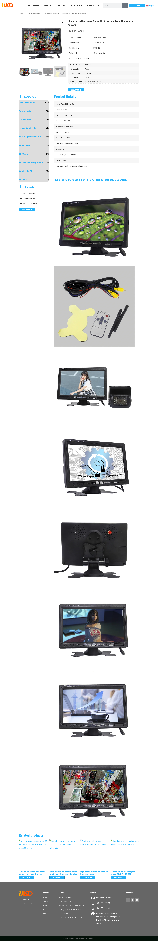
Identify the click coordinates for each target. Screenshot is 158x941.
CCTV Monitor (30, 13)
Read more (57, 877)
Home (28, 5)
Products (37, 5)
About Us (48, 5)
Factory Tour (60, 5)
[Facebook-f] (128, 900)
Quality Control (75, 5)
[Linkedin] (137, 900)
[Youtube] (132, 900)
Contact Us (89, 5)
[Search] (125, 5)
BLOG (99, 5)
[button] (62, 23)
